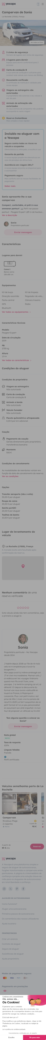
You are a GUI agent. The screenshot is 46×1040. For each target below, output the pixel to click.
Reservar (37, 846)
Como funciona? (9, 904)
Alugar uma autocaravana (14, 909)
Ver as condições (10, 476)
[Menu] (40, 4)
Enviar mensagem (23, 232)
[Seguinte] (34, 803)
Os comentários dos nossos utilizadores (20, 918)
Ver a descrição (9, 215)
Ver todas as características (16, 360)
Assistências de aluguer (13, 954)
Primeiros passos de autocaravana (18, 914)
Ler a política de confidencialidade (13, 1029)
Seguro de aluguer (10, 949)
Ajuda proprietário (10, 958)
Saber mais (10, 186)
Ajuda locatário (9, 923)
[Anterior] (5, 803)
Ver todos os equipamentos (15, 312)
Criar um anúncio (10, 939)
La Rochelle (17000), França (13, 17)
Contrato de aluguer (11, 944)
